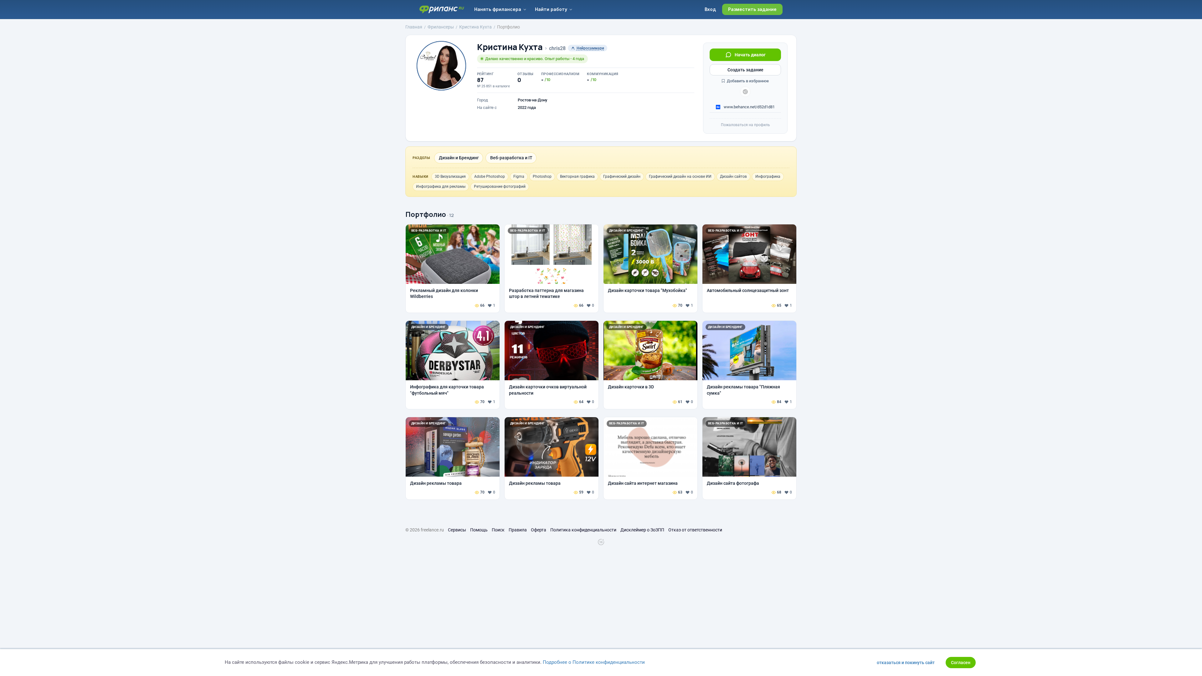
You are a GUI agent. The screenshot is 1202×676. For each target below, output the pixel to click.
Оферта (538, 529)
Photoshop (542, 176)
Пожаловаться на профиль (745, 125)
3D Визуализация (450, 176)
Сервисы (457, 529)
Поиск (498, 529)
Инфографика (767, 176)
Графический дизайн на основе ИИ (680, 176)
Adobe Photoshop (489, 176)
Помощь (479, 529)
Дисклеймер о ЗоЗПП (642, 529)
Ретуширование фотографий (500, 186)
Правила (518, 529)
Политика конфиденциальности (583, 529)
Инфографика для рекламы (440, 186)
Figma (518, 176)
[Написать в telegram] (745, 91)
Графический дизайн (621, 176)
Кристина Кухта (510, 47)
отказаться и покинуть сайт (906, 662)
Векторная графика (577, 176)
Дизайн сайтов (733, 176)
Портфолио (425, 214)
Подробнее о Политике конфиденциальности (594, 662)
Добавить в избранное (747, 81)
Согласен (960, 662)
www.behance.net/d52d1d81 (749, 107)
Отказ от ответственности (695, 529)
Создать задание (745, 69)
